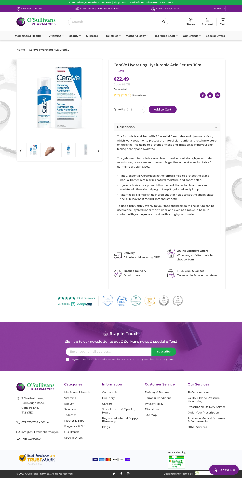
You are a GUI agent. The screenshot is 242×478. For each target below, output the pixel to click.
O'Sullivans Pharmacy (37, 473)
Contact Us (109, 392)
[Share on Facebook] (203, 95)
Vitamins (55, 35)
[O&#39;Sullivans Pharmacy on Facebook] (121, 474)
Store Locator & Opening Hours (118, 411)
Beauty (74, 35)
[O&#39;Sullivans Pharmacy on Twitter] (114, 474)
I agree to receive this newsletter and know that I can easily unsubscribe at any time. (122, 359)
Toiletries (112, 35)
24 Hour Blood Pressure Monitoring (204, 400)
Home (20, 49)
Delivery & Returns (157, 392)
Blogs (106, 427)
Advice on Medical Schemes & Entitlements (206, 420)
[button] (123, 95)
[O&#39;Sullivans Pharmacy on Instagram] (128, 474)
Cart (223, 24)
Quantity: (120, 109)
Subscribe (164, 351)
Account (207, 24)
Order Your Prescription (203, 412)
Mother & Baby (136, 35)
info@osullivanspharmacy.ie (40, 432)
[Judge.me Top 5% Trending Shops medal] (178, 300)
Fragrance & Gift (164, 35)
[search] (118, 21)
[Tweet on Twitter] (210, 95)
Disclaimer (152, 409)
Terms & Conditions (158, 398)
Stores (190, 24)
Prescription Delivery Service (207, 407)
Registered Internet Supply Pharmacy (120, 420)
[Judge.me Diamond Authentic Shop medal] (108, 300)
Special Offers (215, 35)
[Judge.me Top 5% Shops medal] (164, 300)
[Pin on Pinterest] (217, 95)
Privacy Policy (154, 403)
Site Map (151, 415)
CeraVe (119, 71)
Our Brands (191, 35)
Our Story (108, 398)
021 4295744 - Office (35, 422)
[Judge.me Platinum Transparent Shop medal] (136, 300)
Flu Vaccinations (198, 392)
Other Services (197, 427)
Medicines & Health (28, 35)
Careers (107, 403)
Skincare (92, 35)
